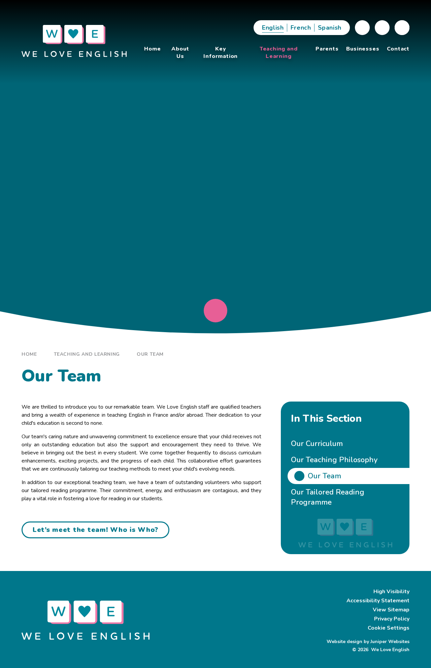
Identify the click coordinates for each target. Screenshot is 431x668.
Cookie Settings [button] (388, 628)
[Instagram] (382, 27)
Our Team (150, 354)
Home (29, 354)
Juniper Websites (389, 641)
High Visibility (391, 591)
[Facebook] (362, 27)
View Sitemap (391, 609)
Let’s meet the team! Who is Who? (95, 529)
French (301, 28)
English (273, 28)
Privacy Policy (391, 619)
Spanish (329, 28)
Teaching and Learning (87, 354)
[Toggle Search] (402, 27)
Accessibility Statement (377, 600)
